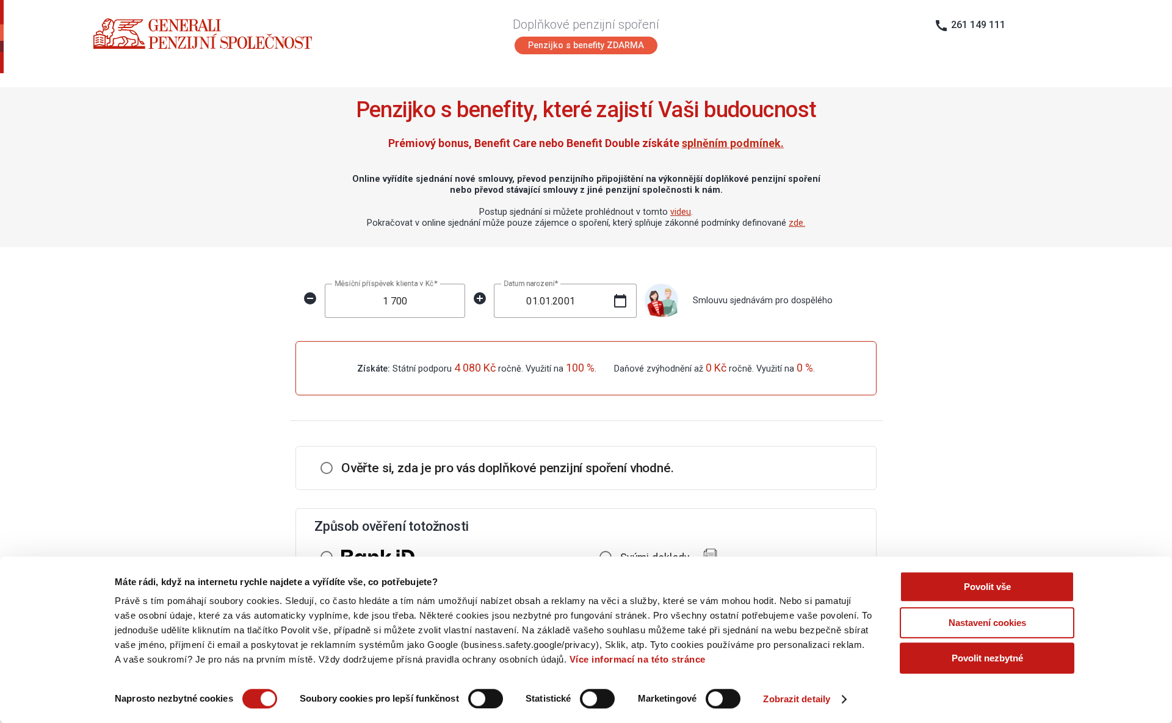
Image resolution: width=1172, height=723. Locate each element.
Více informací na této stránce (638, 659)
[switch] (485, 698)
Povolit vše (987, 586)
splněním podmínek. (733, 143)
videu (680, 212)
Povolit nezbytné (987, 658)
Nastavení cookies (987, 622)
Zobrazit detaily (796, 699)
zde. (797, 223)
